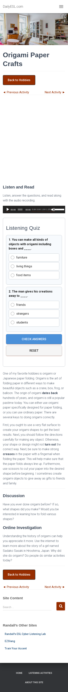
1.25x (49, 209)
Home (19, 673)
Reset (34, 350)
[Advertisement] (34, 142)
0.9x (39, 209)
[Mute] (53, 209)
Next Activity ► (55, 92)
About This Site (34, 682)
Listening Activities (40, 673)
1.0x (44, 209)
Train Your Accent (16, 648)
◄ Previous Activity (16, 92)
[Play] (8, 209)
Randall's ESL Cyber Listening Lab (25, 633)
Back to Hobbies (19, 80)
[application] (34, 209)
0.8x (34, 209)
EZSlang (10, 641)
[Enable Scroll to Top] (60, 684)
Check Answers (34, 339)
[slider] (59, 209)
